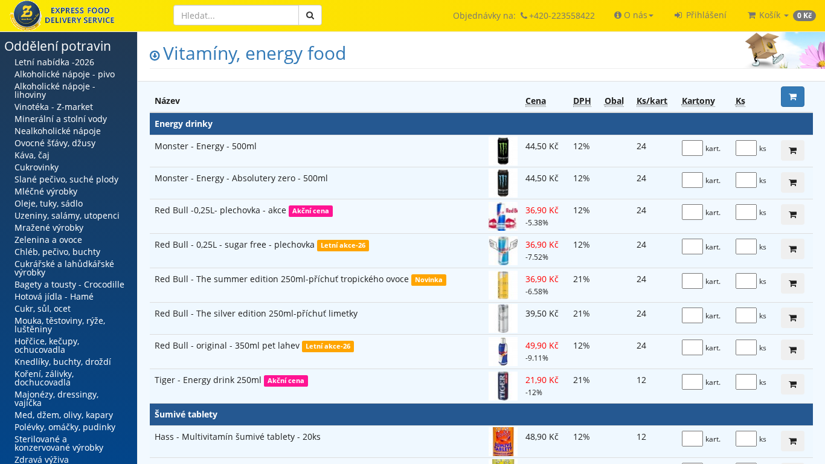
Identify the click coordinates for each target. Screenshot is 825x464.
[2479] (792, 249)
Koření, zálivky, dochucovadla (44, 378)
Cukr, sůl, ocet (42, 308)
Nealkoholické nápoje (57, 131)
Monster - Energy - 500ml (206, 146)
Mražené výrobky (48, 227)
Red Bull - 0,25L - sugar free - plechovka (236, 244)
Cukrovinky (36, 167)
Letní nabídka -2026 (54, 62)
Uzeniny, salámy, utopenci (67, 215)
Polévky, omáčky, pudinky (64, 427)
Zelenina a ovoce (48, 239)
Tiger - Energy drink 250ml (209, 379)
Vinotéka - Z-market (53, 106)
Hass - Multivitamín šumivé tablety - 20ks (238, 436)
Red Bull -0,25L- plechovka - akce (222, 210)
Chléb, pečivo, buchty (57, 251)
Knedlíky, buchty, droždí (62, 361)
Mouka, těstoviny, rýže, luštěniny (59, 325)
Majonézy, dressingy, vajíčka (56, 398)
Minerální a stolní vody (60, 118)
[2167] (792, 441)
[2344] (792, 182)
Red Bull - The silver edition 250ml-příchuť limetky (256, 313)
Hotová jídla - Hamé (54, 296)
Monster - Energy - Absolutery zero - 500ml (241, 178)
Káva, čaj (32, 155)
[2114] (792, 214)
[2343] (792, 150)
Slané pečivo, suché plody (66, 179)
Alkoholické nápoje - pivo (64, 74)
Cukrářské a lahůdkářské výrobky (64, 268)
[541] (792, 318)
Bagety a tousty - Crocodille (69, 284)
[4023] (792, 283)
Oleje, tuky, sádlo (48, 203)
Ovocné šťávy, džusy (54, 143)
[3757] (792, 384)
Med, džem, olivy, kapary (63, 414)
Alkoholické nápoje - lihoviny (54, 90)
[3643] (792, 350)
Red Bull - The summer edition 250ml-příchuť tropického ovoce (283, 279)
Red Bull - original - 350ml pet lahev (228, 345)
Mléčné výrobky (45, 191)
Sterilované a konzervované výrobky (58, 443)
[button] (634, 15)
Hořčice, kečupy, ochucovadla (46, 345)
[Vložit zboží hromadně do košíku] (792, 96)
